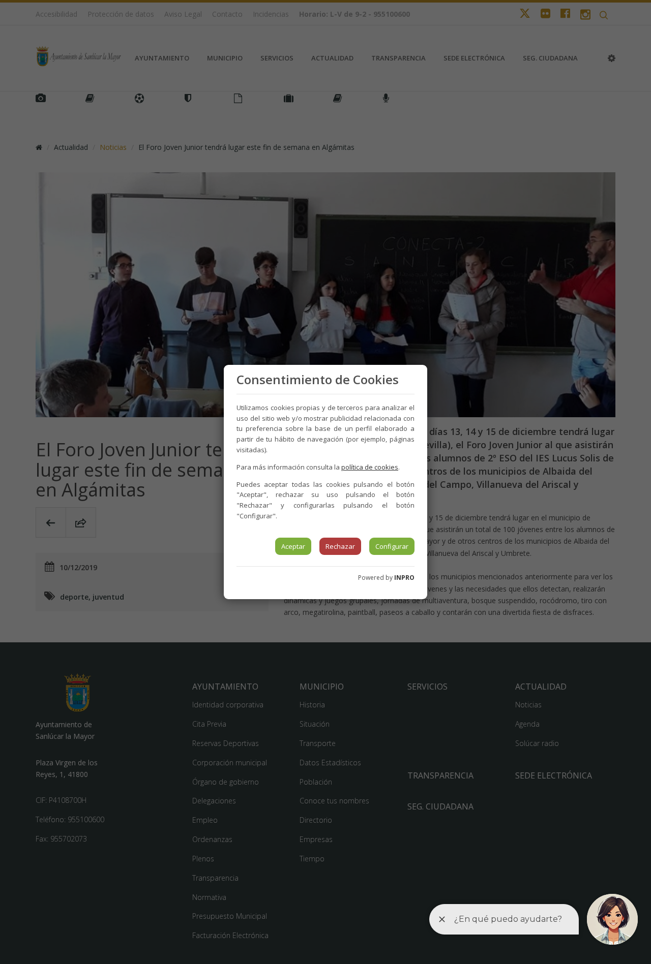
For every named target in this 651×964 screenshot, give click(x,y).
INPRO (404, 577)
